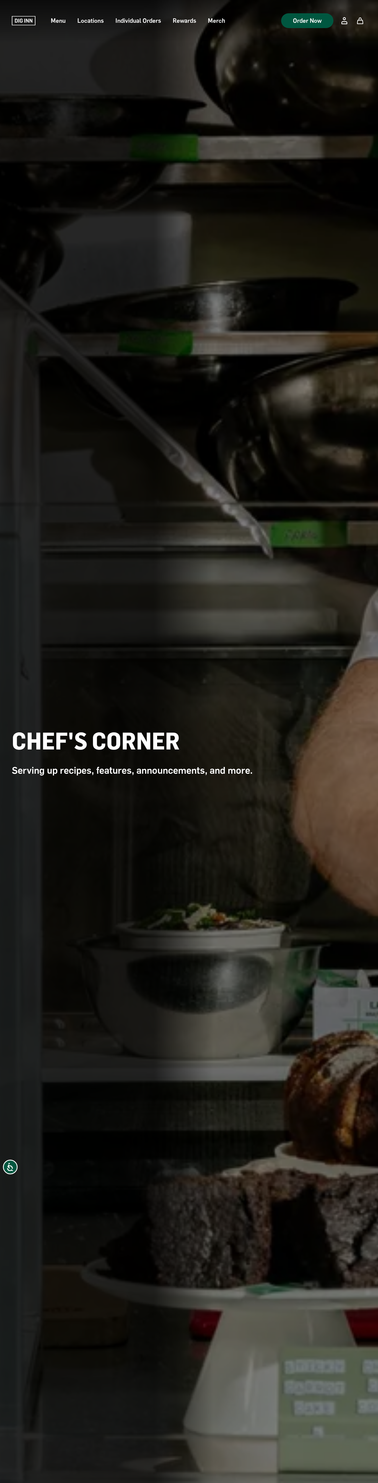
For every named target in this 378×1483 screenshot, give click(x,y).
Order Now (307, 20)
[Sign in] (344, 20)
